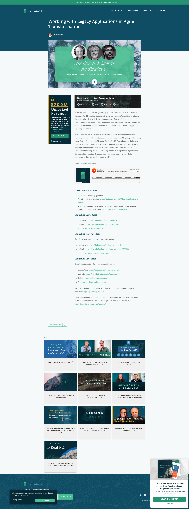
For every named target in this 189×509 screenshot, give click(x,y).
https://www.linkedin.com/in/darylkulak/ (102, 224)
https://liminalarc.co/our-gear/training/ (90, 304)
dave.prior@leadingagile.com (94, 282)
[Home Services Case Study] (59, 119)
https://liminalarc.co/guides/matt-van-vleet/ (106, 245)
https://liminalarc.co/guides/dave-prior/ (104, 270)
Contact (161, 11)
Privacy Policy (17, 500)
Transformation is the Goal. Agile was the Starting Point (94, 363)
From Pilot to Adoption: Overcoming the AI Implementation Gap (94, 429)
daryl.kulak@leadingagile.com (95, 228)
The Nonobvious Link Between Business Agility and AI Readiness (128, 396)
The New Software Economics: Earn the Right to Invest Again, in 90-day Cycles (60, 430)
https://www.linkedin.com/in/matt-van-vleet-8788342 (107, 249)
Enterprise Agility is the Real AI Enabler (128, 363)
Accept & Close (44, 500)
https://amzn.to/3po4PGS (117, 209)
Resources (133, 11)
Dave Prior (58, 35)
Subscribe (66, 497)
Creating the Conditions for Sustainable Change (94, 396)
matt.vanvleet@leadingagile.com (96, 253)
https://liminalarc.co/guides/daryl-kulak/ (105, 220)
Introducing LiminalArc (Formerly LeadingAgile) (60, 396)
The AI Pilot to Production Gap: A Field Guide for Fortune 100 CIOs (60, 464)
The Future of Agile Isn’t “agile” (60, 362)
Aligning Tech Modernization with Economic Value (128, 429)
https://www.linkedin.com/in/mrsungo (101, 274)
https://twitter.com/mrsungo (96, 278)
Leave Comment (55, 325)
